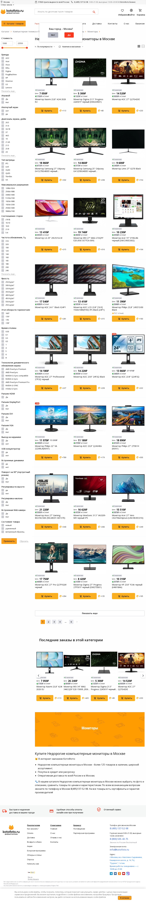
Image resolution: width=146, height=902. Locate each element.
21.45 (8, 142)
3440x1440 (10, 194)
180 (7, 264)
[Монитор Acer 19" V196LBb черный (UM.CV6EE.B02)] (128, 210)
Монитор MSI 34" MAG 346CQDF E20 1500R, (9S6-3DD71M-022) (76, 687)
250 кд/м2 (10, 305)
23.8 (7, 148)
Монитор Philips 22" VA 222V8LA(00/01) (46, 447)
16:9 (7, 226)
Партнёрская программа (84, 833)
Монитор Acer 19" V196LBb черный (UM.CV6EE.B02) (125, 239)
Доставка (31, 837)
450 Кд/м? (10, 298)
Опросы (30, 859)
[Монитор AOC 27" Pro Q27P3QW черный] (51, 557)
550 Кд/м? (10, 301)
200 (7, 267)
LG (7, 84)
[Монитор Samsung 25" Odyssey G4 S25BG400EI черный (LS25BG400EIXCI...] (89, 141)
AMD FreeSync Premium (16, 369)
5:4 (7, 232)
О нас (52, 833)
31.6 (7, 125)
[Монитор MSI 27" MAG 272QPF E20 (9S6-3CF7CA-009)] (89, 210)
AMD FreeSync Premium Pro (18, 382)
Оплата (30, 833)
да (7, 114)
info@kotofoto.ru (119, 849)
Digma (8, 71)
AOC (7, 58)
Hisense (9, 81)
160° (7, 313)
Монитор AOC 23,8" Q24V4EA (87, 446)
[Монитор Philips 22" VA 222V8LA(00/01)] (51, 418)
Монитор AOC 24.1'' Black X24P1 (50, 307)
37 (7, 132)
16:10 (8, 222)
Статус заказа (7, 5)
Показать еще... (8, 91)
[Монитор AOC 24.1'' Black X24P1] (51, 280)
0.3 (7, 338)
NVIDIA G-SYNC (12, 385)
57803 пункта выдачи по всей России (53, 2)
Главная (53, 829)
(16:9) (8, 219)
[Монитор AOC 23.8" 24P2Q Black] (89, 349)
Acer (7, 61)
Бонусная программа (36, 850)
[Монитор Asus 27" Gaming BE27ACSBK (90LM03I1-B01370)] (51, 488)
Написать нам (33, 864)
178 (7, 320)
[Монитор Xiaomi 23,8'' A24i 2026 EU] (51, 72)
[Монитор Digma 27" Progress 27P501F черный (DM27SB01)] (89, 557)
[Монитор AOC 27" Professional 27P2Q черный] (51, 349)
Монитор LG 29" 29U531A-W (48, 238)
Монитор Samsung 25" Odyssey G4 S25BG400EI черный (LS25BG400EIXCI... (88, 170)
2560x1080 (10, 191)
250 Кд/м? (10, 282)
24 (7, 152)
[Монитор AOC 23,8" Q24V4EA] (89, 418)
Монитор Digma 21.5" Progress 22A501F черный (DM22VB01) (88, 100)
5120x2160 (10, 198)
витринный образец (15, 531)
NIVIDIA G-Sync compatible (17, 375)
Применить (9, 541)
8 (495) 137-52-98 (81, 2)
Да (69, 35)
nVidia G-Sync (12, 388)
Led (7, 166)
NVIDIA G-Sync (12, 379)
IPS (7, 163)
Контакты (54, 842)
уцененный (11, 528)
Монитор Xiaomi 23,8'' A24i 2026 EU (50, 100)
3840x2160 (10, 211)
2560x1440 (10, 208)
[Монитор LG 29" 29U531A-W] (51, 210)
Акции (29, 846)
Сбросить (24, 541)
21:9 (7, 229)
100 (7, 247)
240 (7, 270)
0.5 (7, 341)
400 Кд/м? (10, 295)
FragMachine (11, 74)
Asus (8, 64)
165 (7, 260)
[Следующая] (77, 622)
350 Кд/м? (10, 292)
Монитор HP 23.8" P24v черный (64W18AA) (127, 586)
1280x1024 (10, 188)
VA (7, 179)
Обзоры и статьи (34, 855)
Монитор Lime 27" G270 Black (126, 168)
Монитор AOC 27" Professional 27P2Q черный (49, 378)
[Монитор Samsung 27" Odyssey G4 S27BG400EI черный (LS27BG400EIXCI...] (51, 141)
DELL (8, 68)
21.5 (7, 145)
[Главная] (5, 31)
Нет (53, 35)
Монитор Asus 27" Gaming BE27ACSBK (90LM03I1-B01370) (50, 516)
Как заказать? (32, 829)
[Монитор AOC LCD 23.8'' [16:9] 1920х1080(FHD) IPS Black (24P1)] (89, 280)
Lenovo (9, 87)
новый (9, 525)
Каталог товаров (15, 23)
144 (7, 254)
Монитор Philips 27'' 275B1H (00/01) (125, 447)
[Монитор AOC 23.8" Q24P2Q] (128, 349)
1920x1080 (10, 201)
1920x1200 (10, 204)
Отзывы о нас (56, 837)
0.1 (7, 334)
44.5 (7, 135)
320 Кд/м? (10, 288)
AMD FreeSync (12, 372)
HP (7, 77)
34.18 (8, 129)
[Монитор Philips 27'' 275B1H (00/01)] (128, 418)
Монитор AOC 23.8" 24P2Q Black (89, 376)
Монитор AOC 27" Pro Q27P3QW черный (50, 586)
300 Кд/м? (10, 285)
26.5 (7, 122)
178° (7, 323)
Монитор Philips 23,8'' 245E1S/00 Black (127, 308)
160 (7, 257)
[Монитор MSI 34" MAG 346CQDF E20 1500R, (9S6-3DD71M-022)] (77, 662)
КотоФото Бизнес (128, 2)
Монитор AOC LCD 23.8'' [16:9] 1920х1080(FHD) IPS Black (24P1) (89, 308)
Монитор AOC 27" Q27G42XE (126, 99)
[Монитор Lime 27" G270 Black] (128, 141)
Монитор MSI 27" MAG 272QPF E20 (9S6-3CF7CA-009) (88, 239)
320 (7, 244)
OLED (8, 170)
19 (7, 138)
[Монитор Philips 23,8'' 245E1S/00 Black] (128, 280)
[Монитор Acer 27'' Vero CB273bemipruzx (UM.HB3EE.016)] (128, 488)
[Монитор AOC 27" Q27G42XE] (128, 72)
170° (7, 316)
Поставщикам (79, 829)
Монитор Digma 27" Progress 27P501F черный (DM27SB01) (87, 586)
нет (7, 110)
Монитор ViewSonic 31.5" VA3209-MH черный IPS (89, 516)
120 (7, 251)
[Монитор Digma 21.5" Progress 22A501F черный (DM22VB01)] (89, 72)
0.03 (7, 331)
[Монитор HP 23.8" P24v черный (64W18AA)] (128, 557)
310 (7, 241)
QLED (8, 173)
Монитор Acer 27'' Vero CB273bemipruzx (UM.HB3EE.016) (127, 516)
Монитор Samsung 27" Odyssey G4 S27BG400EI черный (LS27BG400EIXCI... (50, 170)
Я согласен (124, 898)
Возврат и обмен (34, 842)
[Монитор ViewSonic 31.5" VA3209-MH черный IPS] (89, 488)
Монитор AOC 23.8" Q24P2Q (125, 376)
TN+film (9, 176)
